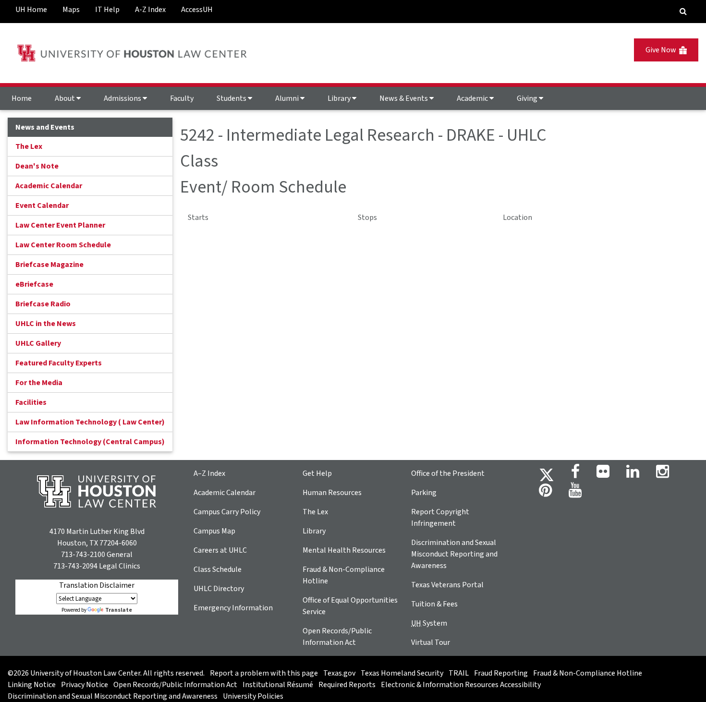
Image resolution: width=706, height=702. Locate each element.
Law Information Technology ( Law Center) (90, 422)
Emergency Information (233, 608)
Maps (71, 9)
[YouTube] (575, 493)
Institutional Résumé (278, 684)
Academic (473, 98)
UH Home (31, 9)
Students (232, 98)
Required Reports (347, 684)
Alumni (287, 98)
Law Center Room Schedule (63, 245)
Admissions (123, 98)
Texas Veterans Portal (447, 585)
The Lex (28, 146)
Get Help (317, 473)
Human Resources (332, 492)
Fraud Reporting (501, 673)
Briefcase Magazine (49, 264)
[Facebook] (575, 474)
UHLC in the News (45, 323)
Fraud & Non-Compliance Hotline (587, 673)
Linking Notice (32, 684)
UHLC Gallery (38, 343)
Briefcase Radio (43, 304)
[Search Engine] (683, 11)
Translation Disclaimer (96, 585)
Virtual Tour (430, 642)
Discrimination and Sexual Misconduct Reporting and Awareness (454, 554)
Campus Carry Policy (227, 512)
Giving (528, 98)
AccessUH (197, 9)
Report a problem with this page (264, 673)
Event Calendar (42, 205)
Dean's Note (37, 166)
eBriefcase (34, 284)
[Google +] (603, 474)
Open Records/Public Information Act (175, 684)
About (65, 98)
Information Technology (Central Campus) (90, 441)
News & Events (404, 98)
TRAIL (459, 673)
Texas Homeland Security (402, 673)
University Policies (253, 696)
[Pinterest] (545, 493)
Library (340, 98)
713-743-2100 (83, 554)
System (429, 623)
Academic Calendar (48, 186)
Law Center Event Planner (60, 225)
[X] (546, 474)
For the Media (38, 382)
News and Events (44, 127)
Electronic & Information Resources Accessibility (461, 684)
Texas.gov (339, 673)
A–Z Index (209, 473)
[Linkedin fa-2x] (633, 474)
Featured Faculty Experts (58, 363)
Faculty (182, 98)
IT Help (107, 9)
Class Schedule (218, 569)
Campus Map (214, 531)
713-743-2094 (75, 566)
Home (22, 98)
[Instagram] (662, 474)
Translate (118, 610)
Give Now (662, 50)
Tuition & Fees (434, 604)
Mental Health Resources (344, 550)
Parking (424, 492)
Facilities (31, 402)
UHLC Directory (219, 588)
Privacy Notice (84, 684)
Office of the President (448, 473)
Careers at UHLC (220, 550)
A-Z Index (150, 9)
